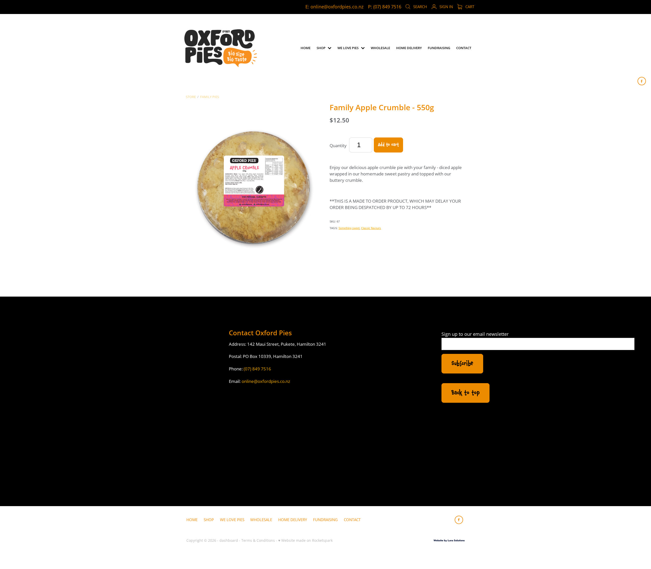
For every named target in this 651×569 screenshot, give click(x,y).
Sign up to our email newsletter (475, 334)
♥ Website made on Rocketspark (305, 540)
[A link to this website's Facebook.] (642, 81)
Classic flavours (371, 228)
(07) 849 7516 (257, 369)
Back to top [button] (465, 393)
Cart (469, 6)
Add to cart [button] (388, 144)
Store (191, 96)
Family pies (209, 96)
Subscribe (462, 363)
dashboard (228, 540)
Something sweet (349, 228)
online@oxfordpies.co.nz (336, 7)
